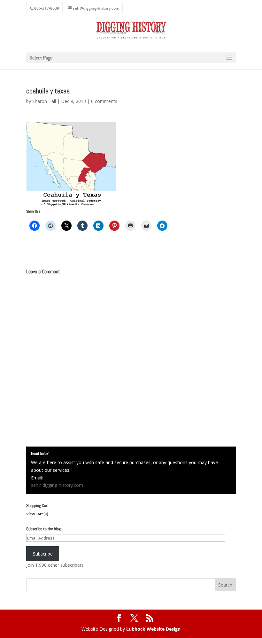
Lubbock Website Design (153, 629)
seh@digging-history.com (57, 485)
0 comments (104, 101)
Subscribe (43, 554)
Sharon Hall (44, 101)
